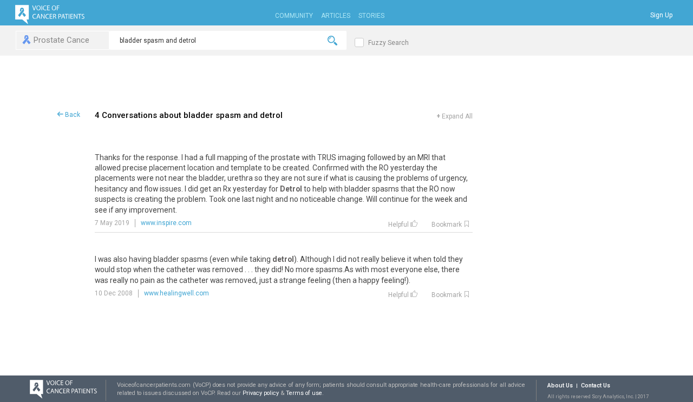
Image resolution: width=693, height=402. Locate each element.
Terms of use (304, 393)
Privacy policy (261, 393)
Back (71, 114)
